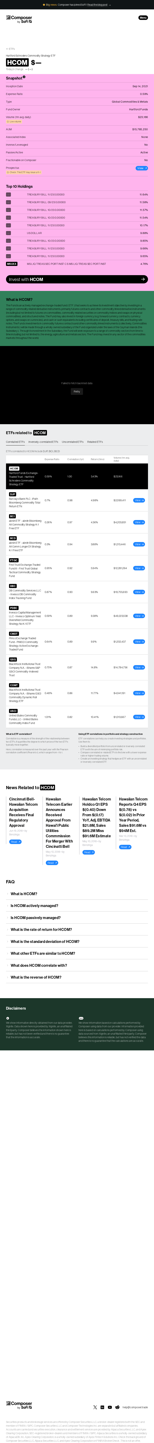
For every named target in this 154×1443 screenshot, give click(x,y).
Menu (143, 17)
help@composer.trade (135, 1407)
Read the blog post (97, 4)
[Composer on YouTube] (110, 1407)
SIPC (30, 1425)
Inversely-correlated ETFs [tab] (43, 442)
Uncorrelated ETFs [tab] (73, 442)
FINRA (22, 1425)
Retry (77, 391)
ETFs (12, 49)
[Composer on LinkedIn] (102, 1407)
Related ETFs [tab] (95, 442)
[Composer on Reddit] (117, 1407)
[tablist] (77, 442)
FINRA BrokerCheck (108, 1440)
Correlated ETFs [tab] (15, 442)
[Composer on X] (95, 1407)
